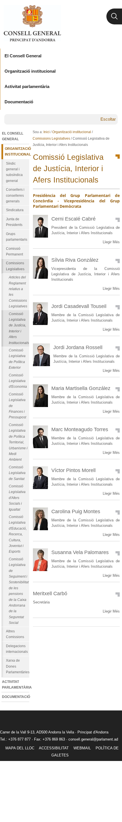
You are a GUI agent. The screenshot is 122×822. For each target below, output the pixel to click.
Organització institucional (71, 132)
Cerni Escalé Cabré (73, 219)
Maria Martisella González (80, 388)
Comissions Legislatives (51, 139)
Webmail (82, 748)
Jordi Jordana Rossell (77, 347)
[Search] (114, 16)
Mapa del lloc (19, 748)
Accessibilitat (54, 748)
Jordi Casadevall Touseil (78, 306)
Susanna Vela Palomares (80, 552)
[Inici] (32, 23)
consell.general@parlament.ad (93, 739)
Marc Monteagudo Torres (79, 429)
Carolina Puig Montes (75, 511)
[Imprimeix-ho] (97, 635)
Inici (46, 132)
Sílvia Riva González (74, 260)
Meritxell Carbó (50, 593)
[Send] (114, 635)
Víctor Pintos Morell (73, 470)
